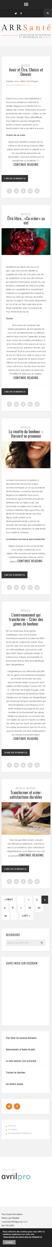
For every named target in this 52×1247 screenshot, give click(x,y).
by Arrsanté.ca (19, 178)
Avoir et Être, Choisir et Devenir (26, 72)
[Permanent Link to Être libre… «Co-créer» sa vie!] (26, 254)
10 (29, 907)
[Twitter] (15, 13)
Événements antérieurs (19, 1133)
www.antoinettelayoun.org (18, 85)
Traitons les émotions (15, 1072)
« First (8, 899)
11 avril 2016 (9, 869)
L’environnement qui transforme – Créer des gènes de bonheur (26, 619)
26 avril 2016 (9, 752)
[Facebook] (20, 13)
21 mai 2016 (8, 391)
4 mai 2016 (8, 575)
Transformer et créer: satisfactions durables (26, 794)
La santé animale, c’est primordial (21, 1061)
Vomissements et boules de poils (20, 1049)
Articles (20, 788)
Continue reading (25, 164)
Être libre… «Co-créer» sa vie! (26, 220)
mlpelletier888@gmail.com (14, 1222)
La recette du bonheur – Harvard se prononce (26, 433)
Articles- (26, 65)
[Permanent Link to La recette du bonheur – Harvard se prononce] (26, 467)
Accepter (9, 1242)
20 (39, 907)
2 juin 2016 (8, 178)
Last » (26, 915)
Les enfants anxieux (14, 1084)
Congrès (12, 1129)
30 (5, 915)
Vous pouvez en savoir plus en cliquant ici (22, 1237)
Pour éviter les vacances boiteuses (21, 1038)
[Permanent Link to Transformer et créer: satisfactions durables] (26, 834)
